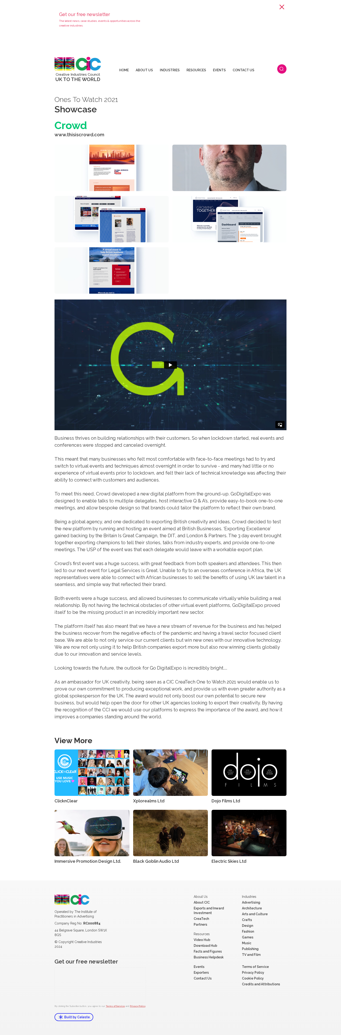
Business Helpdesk (209, 957)
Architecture (252, 908)
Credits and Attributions (261, 984)
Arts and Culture (255, 914)
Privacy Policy (137, 1006)
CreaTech (201, 919)
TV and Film (251, 955)
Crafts (247, 920)
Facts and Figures (208, 951)
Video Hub (202, 940)
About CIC (202, 902)
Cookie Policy (253, 978)
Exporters (201, 972)
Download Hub (205, 945)
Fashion (248, 931)
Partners (200, 924)
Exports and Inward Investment (209, 910)
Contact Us (203, 978)
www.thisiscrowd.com (79, 134)
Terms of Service (115, 1006)
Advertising (251, 902)
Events (199, 967)
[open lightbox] (112, 168)
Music (246, 943)
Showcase (76, 109)
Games (247, 937)
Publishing (250, 949)
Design (247, 926)
